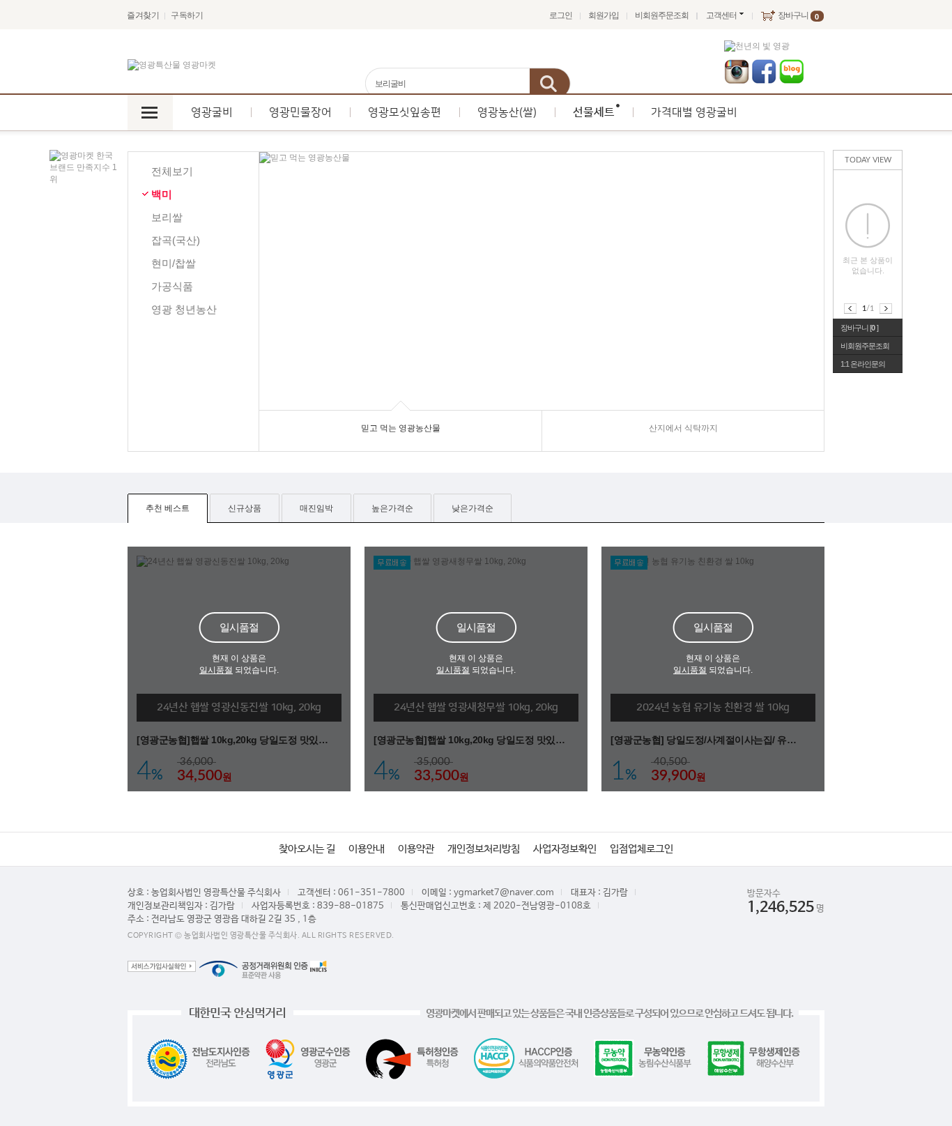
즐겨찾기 (143, 15)
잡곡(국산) (175, 240)
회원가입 (603, 15)
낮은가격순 (472, 508)
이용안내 (366, 849)
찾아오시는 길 (307, 849)
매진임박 (316, 508)
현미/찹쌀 (173, 263)
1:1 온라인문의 (862, 364)
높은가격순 (392, 508)
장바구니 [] (859, 328)
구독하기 (187, 15)
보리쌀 (167, 217)
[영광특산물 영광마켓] (172, 65)
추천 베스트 (168, 508)
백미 (161, 194)
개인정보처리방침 (483, 849)
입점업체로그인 (641, 849)
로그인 (560, 15)
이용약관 (416, 849)
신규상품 (244, 508)
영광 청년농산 (184, 309)
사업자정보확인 (565, 849)
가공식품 (172, 286)
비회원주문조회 (662, 15)
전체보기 (172, 171)
